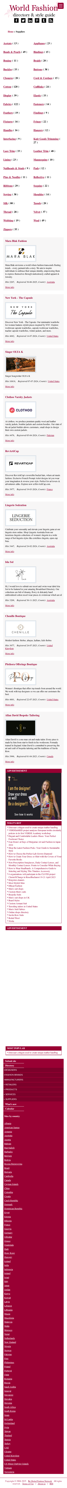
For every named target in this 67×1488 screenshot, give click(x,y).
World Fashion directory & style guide (33, 11)
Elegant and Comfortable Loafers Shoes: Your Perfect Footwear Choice (32, 837)
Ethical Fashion (15, 885)
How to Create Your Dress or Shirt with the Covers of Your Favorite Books (35, 858)
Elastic (37, 95)
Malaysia (8, 1321)
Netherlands (9, 1338)
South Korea (9, 1410)
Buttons (38, 69)
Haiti (6, 1248)
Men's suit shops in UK (19, 897)
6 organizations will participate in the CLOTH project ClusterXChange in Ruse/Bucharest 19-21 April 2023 (32, 876)
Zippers (7, 229)
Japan (6, 1285)
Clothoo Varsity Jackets (18, 397)
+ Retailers (10, 1084)
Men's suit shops (16, 888)
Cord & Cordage (43, 78)
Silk (5, 203)
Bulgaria (8, 1171)
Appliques (39, 43)
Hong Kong (9, 1252)
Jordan (7, 1289)
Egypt (6, 1212)
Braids (37, 60)
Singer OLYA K (14, 352)
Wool (36, 220)
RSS (51, 1483)
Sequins (38, 186)
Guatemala (9, 1244)
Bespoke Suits (15, 894)
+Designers (10, 1070)
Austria (7, 1139)
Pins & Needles (11, 177)
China (6, 1188)
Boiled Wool (14, 917)
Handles (7, 130)
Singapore (8, 1394)
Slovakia (8, 1398)
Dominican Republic (13, 1208)
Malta (6, 1325)
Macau (7, 1313)
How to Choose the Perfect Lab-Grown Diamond (30, 853)
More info (9, 287)
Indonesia (8, 1269)
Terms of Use (28, 1483)
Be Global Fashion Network (40, 1481)
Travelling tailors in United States (23, 906)
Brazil (6, 1167)
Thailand (8, 1435)
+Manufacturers (13, 1080)
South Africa (10, 1406)
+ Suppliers (10, 1099)
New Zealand (10, 1342)
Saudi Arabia (10, 1386)
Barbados (8, 1151)
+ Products (10, 1089)
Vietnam (8, 1467)
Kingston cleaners (16, 879)
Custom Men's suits (17, 891)
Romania (8, 1378)
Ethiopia (8, 1220)
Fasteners (39, 104)
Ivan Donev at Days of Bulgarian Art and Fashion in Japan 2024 (34, 843)
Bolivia (7, 1159)
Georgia (7, 1228)
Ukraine (7, 1451)
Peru (6, 1358)
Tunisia (7, 1439)
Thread (7, 212)
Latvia (7, 1301)
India (6, 1265)
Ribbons (8, 186)
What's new (11, 1104)
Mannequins (40, 160)
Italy (6, 1281)
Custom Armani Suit (18, 903)
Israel (6, 1277)
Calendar (9, 1108)
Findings (38, 113)
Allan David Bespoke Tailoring (22, 715)
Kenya (7, 1293)
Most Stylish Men (17, 882)
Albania (7, 1123)
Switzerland (9, 1423)
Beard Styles (14, 900)
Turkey (7, 1443)
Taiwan (7, 1431)
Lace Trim (9, 151)
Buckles (7, 69)
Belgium (8, 1155)
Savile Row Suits (16, 914)
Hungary (8, 1257)
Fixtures (8, 121)
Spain (6, 1415)
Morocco (8, 1330)
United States (52, 335)
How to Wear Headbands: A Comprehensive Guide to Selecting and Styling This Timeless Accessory (32, 870)
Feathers (8, 113)
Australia (51, 281)
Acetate (7, 43)
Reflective (39, 177)
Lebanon (8, 1305)
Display (7, 95)
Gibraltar (8, 1236)
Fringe (37, 121)
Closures (8, 78)
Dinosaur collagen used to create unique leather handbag (33, 827)
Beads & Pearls (11, 52)
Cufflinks (39, 87)
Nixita (11, 920)
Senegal (7, 1390)
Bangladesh (9, 1147)
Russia (7, 1382)
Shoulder (39, 194)
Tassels (37, 203)
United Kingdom (11, 1455)
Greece (7, 1240)
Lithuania (8, 1309)
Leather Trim (41, 151)
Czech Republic (11, 1200)
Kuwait (7, 1297)
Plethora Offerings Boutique (21, 664)
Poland (7, 1366)
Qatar (6, 1374)
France (50, 489)
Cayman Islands (11, 1184)
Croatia (7, 1196)
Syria (6, 1427)
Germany (8, 1232)
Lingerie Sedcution (15, 505)
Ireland (7, 1273)
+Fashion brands (13, 1075)
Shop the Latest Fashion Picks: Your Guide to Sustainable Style (34, 849)
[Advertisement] (33, 986)
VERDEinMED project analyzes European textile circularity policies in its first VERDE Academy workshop (35, 832)
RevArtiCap (12, 451)
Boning (7, 60)
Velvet (37, 212)
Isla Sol (9, 562)
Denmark (8, 1204)
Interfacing (9, 139)
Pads (36, 168)
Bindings (38, 52)
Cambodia (8, 1175)
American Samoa (11, 1127)
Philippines (9, 1362)
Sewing (7, 194)
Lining (7, 160)
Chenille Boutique (15, 616)
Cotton (7, 87)
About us (42, 1483)
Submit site (10, 1061)
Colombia (8, 1192)
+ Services (9, 1094)
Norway (8, 1350)
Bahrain (7, 1143)
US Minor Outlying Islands (16, 1463)
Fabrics (7, 104)
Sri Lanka (8, 1419)
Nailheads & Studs (13, 168)
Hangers (38, 130)
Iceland (7, 1261)
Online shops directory (19, 912)
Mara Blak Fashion (16, 241)
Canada (50, 756)
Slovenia (8, 1402)
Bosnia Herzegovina (13, 1163)
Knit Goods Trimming (46, 139)
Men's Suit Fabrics (17, 909)
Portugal (8, 1370)
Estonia (7, 1216)
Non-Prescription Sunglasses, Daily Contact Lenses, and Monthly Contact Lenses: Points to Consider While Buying (34, 864)
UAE (6, 1447)
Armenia (8, 1131)
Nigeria (7, 1346)
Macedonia (9, 1317)
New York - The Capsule (19, 298)
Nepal (6, 1333)
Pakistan (50, 435)
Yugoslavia (9, 1471)
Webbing (8, 220)
